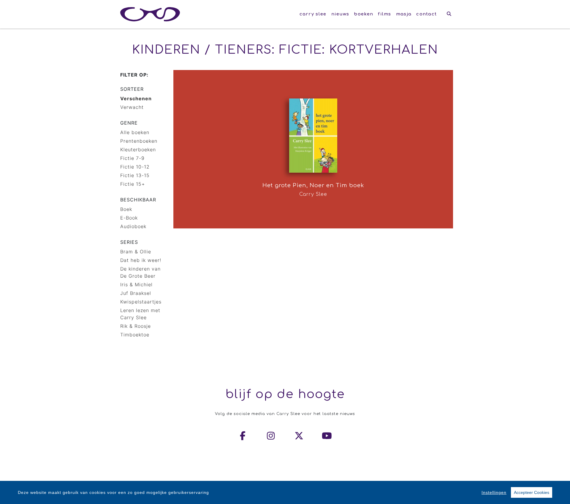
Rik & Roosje (135, 326)
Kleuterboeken (138, 149)
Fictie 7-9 (132, 158)
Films (384, 14)
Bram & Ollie (135, 252)
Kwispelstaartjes (141, 302)
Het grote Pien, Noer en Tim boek (313, 185)
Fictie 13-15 (135, 175)
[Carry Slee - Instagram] (271, 435)
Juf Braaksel (135, 293)
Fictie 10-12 (135, 167)
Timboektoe (134, 335)
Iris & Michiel (136, 284)
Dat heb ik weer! (140, 260)
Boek (126, 209)
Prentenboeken (138, 141)
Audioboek (133, 226)
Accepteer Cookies (531, 492)
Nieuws (340, 14)
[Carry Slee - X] (299, 435)
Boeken (363, 14)
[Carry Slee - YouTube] (327, 435)
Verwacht (132, 107)
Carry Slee (313, 14)
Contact (426, 14)
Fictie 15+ (132, 184)
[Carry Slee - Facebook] (243, 435)
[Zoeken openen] (449, 14)
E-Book (129, 218)
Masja (404, 14)
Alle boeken (134, 132)
